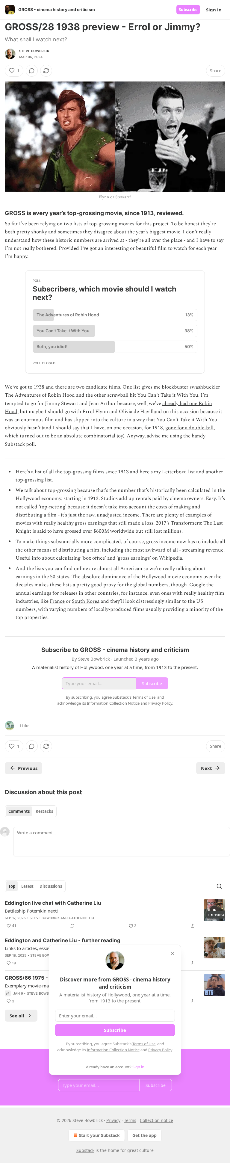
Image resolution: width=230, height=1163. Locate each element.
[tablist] (31, 811)
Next (206, 768)
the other (96, 395)
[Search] (219, 886)
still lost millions (162, 531)
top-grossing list (34, 480)
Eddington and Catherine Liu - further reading (62, 940)
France (57, 601)
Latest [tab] (27, 886)
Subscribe (188, 9)
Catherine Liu (81, 918)
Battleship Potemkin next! (31, 911)
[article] (115, 914)
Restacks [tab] (44, 811)
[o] (214, 910)
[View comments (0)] (32, 71)
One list (131, 387)
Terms (130, 1120)
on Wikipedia (167, 558)
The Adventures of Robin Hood (40, 395)
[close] (172, 953)
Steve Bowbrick (34, 51)
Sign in (214, 10)
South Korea (85, 601)
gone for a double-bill (189, 428)
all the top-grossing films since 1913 (89, 472)
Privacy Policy (160, 1049)
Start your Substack (99, 1135)
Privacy (113, 1120)
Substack (85, 1150)
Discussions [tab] (51, 886)
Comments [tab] (19, 811)
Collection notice (156, 1120)
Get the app (144, 1135)
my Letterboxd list (174, 472)
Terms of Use (143, 1043)
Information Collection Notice (113, 1049)
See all (17, 1016)
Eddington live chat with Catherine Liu (53, 903)
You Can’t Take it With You (167, 395)
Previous (27, 768)
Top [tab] (11, 886)
